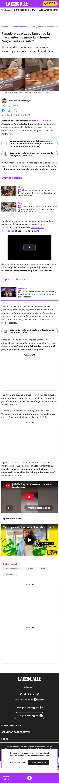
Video (30, 568)
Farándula (22, 288)
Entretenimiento (18, 27)
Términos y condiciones (15, 749)
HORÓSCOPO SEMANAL (24, 10)
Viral (43, 568)
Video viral (10, 574)
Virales (32, 27)
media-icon (29, 778)
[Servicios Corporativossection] (55, 732)
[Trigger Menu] (3, 4)
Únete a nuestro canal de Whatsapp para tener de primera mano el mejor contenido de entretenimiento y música (31, 143)
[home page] (29, 678)
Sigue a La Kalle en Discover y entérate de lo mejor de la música (31, 154)
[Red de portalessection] (55, 725)
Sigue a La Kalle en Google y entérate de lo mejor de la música (32, 331)
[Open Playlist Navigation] (55, 778)
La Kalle (4, 27)
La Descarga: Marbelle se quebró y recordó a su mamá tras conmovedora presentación (37, 294)
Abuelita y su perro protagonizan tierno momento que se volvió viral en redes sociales (36, 193)
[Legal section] (55, 739)
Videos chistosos (13, 568)
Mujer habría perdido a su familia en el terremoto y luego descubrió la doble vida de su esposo (37, 209)
